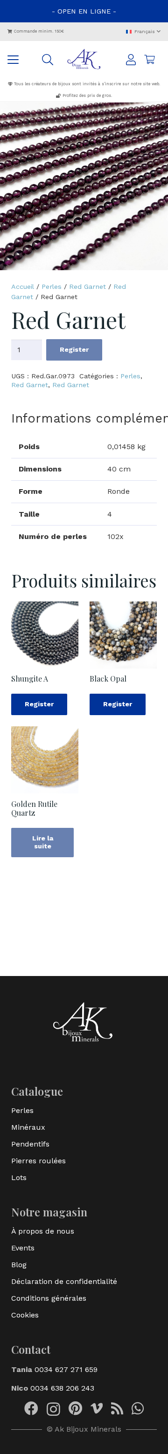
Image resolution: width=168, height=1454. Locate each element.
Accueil (22, 286)
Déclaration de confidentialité (64, 1281)
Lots (19, 1177)
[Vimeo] (97, 1408)
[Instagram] (53, 1409)
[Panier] (149, 59)
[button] (143, 32)
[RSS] (117, 1408)
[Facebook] (31, 1408)
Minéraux (28, 1127)
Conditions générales (48, 1298)
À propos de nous (42, 1231)
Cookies (25, 1315)
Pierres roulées (38, 1160)
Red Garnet (87, 286)
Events (23, 1247)
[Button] (131, 59)
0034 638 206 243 (62, 1388)
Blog (19, 1264)
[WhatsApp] (138, 1408)
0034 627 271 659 (65, 1369)
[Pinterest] (75, 1408)
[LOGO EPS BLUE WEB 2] (84, 59)
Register (74, 349)
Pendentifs (30, 1144)
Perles (52, 286)
